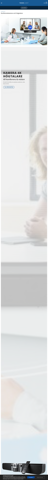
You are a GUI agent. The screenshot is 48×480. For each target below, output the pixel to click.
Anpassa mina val (40, 477)
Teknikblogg (3, 11)
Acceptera (31, 477)
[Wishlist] (44, 3)
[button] (1, 3)
